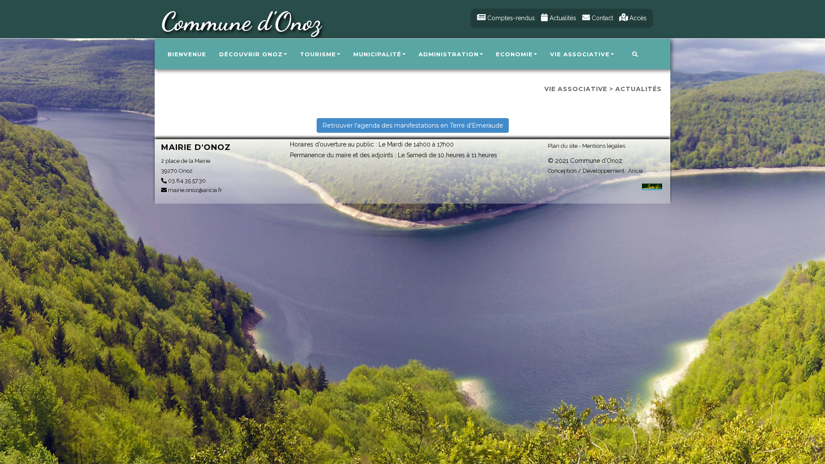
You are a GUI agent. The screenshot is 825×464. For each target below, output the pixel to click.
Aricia (635, 171)
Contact (601, 18)
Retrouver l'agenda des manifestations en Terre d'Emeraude (412, 125)
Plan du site (563, 146)
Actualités (562, 18)
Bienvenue (187, 54)
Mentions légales (603, 146)
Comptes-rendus (510, 18)
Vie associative (580, 54)
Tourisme (318, 54)
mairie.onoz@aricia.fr (194, 190)
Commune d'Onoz (241, 21)
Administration (449, 54)
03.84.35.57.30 (186, 180)
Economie (514, 54)
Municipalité (377, 54)
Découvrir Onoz (251, 54)
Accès (637, 18)
